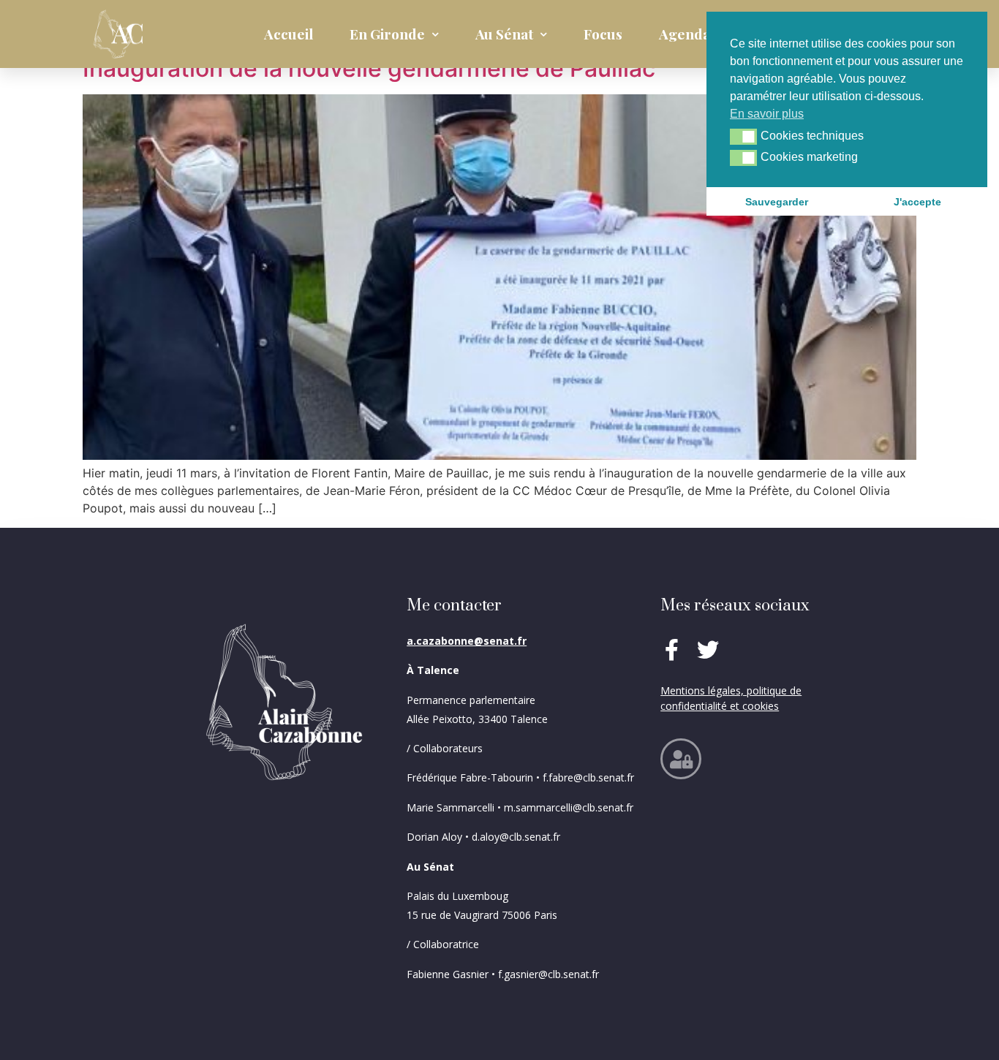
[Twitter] (708, 650)
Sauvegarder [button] (776, 202)
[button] (743, 137)
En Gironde (387, 33)
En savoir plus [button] (767, 113)
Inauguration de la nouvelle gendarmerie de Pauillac (369, 68)
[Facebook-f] (671, 650)
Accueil (288, 33)
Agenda (684, 33)
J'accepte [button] (917, 202)
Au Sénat (504, 33)
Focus (603, 33)
